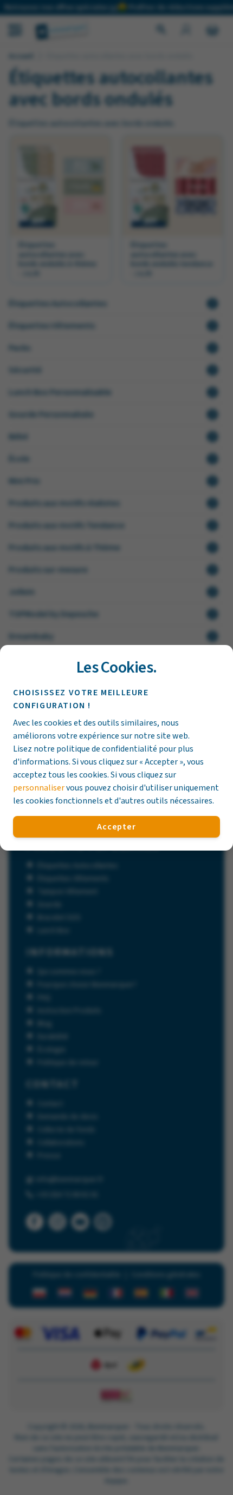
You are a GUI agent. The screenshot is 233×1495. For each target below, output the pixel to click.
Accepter (116, 827)
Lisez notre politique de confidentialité (85, 749)
